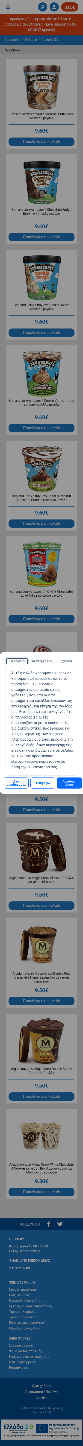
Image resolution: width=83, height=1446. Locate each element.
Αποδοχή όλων (69, 783)
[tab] (17, 661)
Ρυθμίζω (43, 783)
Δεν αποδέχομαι (16, 783)
